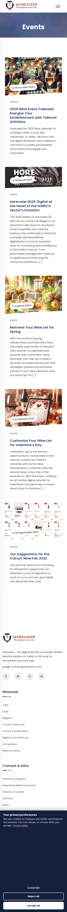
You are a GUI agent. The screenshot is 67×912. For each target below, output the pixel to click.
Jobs (5, 705)
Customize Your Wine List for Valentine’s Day (31, 442)
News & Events (11, 750)
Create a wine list (13, 724)
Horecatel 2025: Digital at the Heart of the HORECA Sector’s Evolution (31, 205)
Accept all (33, 905)
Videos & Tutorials (13, 792)
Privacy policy (20, 825)
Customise (33, 887)
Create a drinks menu (15, 731)
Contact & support (14, 778)
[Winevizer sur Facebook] (6, 676)
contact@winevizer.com (26, 667)
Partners (7, 798)
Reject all (33, 896)
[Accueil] (21, 6)
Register (7, 718)
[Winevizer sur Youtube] (29, 676)
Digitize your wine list (15, 737)
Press (5, 805)
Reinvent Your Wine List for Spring (32, 329)
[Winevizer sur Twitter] (17, 676)
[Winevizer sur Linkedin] (41, 676)
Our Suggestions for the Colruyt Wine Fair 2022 (30, 556)
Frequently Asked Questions (19, 785)
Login (5, 711)
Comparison (9, 744)
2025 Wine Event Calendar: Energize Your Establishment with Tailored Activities (33, 115)
